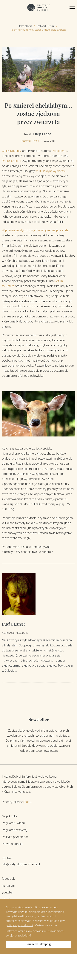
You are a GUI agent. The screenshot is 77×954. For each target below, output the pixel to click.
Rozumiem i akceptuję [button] (38, 944)
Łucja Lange (14, 624)
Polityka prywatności (15, 837)
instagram (8, 885)
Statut (27, 802)
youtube (7, 892)
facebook (8, 878)
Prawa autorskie (12, 844)
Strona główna (25, 26)
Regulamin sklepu (13, 823)
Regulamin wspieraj (14, 830)
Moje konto (9, 816)
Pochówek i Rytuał (45, 26)
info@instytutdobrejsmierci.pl (21, 864)
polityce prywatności (19, 925)
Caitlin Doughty (11, 151)
